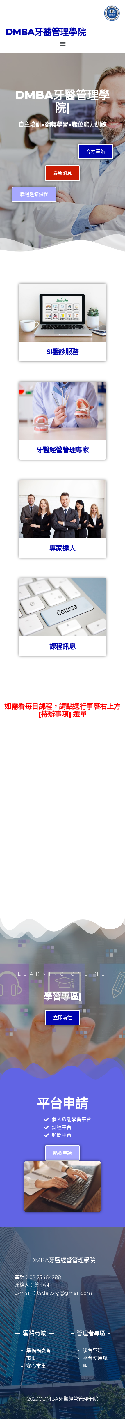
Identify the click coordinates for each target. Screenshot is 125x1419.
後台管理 (93, 1350)
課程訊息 (62, 646)
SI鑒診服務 (62, 351)
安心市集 (36, 1366)
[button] (62, 44)
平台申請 (62, 1103)
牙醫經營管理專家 (62, 450)
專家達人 (62, 548)
